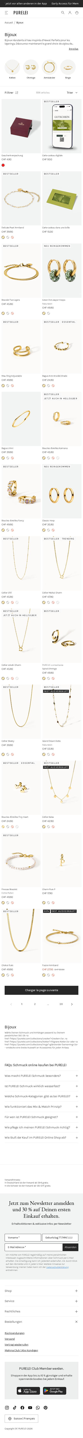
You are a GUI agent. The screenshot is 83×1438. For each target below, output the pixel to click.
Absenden (70, 1247)
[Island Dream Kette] (61, 712)
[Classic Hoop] (61, 491)
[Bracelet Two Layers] (21, 270)
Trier (70, 92)
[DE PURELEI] (21, 12)
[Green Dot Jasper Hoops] (61, 270)
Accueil (9, 22)
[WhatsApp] (38, 1407)
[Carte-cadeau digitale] (61, 126)
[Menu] (6, 12)
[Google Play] (54, 1391)
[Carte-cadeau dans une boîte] (61, 198)
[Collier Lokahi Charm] (21, 636)
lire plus (73, 48)
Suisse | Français (24, 1418)
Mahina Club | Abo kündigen (21, 1350)
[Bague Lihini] (21, 419)
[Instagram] (7, 1407)
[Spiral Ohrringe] (61, 636)
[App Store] (28, 1391)
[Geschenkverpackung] (21, 126)
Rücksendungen (14, 1333)
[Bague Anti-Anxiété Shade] (61, 346)
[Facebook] (22, 1407)
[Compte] (70, 13)
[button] (63, 13)
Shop (8, 1291)
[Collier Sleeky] (21, 712)
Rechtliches (12, 1311)
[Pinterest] (45, 1407)
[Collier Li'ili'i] (21, 563)
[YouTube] (30, 1407)
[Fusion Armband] (61, 936)
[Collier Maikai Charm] (61, 563)
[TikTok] (14, 1407)
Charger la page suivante (41, 990)
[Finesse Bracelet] (21, 860)
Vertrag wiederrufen (16, 1344)
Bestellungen (13, 1321)
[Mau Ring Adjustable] (21, 346)
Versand (10, 1339)
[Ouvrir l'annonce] (41, 3)
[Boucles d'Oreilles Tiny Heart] (21, 788)
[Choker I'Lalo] (21, 936)
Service (9, 1301)
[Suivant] (72, 1004)
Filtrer (9, 92)
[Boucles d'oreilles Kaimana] (61, 419)
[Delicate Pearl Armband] (21, 198)
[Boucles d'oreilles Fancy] (21, 491)
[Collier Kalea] (61, 788)
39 (61, 1004)
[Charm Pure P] (61, 860)
